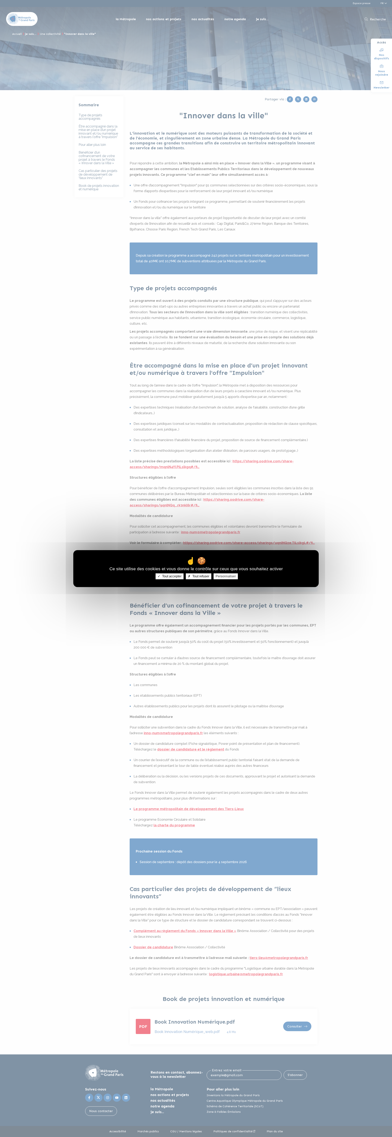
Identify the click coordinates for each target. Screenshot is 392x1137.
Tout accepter (171, 576)
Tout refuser (200, 576)
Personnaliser (226, 576)
